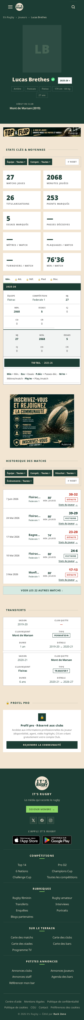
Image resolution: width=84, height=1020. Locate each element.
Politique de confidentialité (63, 1001)
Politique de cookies (16, 1007)
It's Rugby (8, 17)
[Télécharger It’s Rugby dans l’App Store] (26, 840)
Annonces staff (21, 977)
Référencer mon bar (22, 983)
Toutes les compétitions (62, 877)
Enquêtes (22, 910)
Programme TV (22, 950)
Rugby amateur (62, 898)
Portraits (62, 910)
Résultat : (65, 473)
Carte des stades (22, 944)
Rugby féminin (21, 898)
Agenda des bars (62, 977)
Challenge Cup (22, 877)
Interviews (62, 904)
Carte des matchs (22, 937)
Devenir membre (42, 809)
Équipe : (16, 161)
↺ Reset (72, 161)
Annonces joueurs (62, 971)
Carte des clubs (62, 937)
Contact (43, 1007)
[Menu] (10, 7)
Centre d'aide (13, 1001)
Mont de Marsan (22, 635)
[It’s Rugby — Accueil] (42, 783)
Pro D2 (62, 865)
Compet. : (40, 161)
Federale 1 (34, 501)
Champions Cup (62, 871)
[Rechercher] (73, 7)
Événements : (19, 480)
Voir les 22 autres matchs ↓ (42, 590)
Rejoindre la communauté (42, 744)
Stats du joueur (68, 504)
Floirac (22, 671)
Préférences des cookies (65, 1007)
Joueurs (22, 17)
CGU (33, 1007)
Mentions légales (34, 1001)
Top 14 (22, 865)
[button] (42, 498)
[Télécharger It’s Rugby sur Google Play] (57, 840)
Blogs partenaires (22, 917)
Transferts (22, 904)
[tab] (7, 279)
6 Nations (22, 871)
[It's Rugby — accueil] (19, 7)
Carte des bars (62, 944)
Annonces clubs (22, 971)
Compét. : (40, 473)
